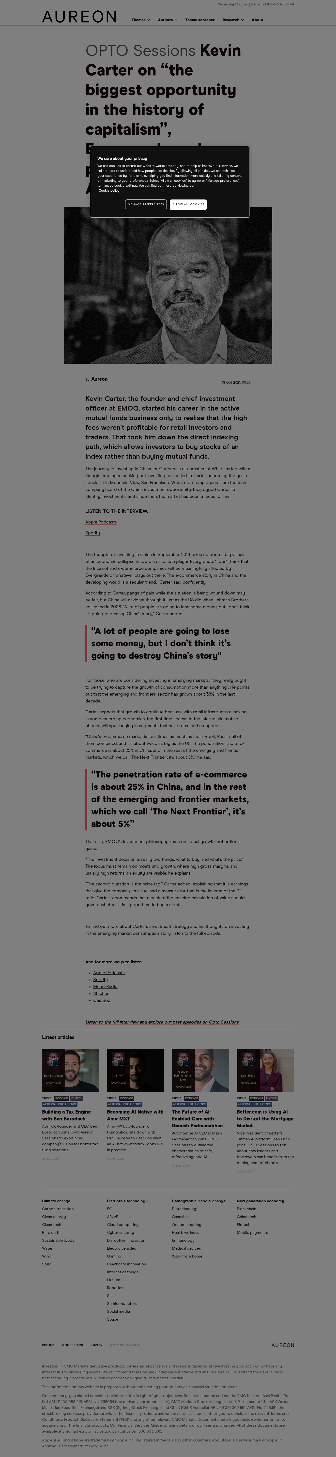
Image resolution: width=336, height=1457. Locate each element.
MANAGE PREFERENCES (146, 204)
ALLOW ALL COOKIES (188, 204)
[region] (170, 182)
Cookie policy (109, 190)
